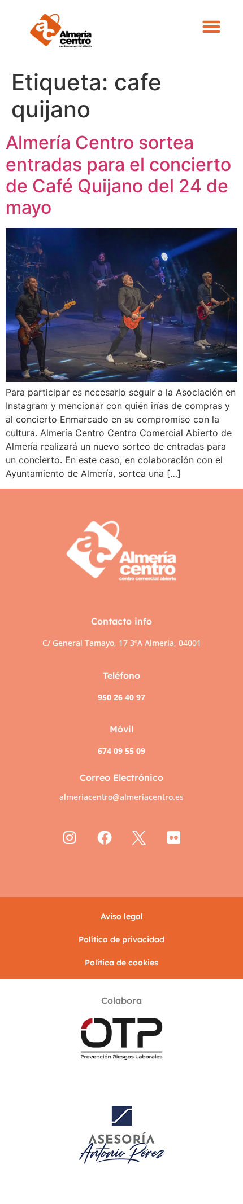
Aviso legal (122, 916)
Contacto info (121, 621)
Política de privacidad (121, 939)
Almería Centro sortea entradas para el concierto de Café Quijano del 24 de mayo (118, 174)
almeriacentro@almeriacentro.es (121, 797)
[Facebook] (104, 838)
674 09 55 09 (121, 750)
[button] (211, 26)
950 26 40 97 (121, 697)
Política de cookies (121, 962)
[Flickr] (174, 838)
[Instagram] (69, 838)
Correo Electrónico (121, 777)
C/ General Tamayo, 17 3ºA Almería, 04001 (121, 643)
